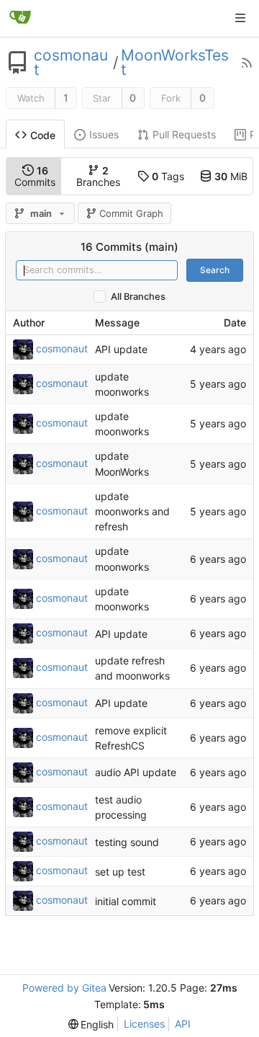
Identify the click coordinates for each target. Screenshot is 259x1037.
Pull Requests (184, 134)
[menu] (91, 1024)
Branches (98, 176)
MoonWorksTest (175, 62)
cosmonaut (71, 62)
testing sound (127, 842)
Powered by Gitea (64, 988)
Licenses (144, 1024)
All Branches (138, 296)
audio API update (135, 772)
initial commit (125, 901)
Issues (104, 134)
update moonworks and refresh (132, 511)
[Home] (20, 18)
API (183, 1024)
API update (121, 349)
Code (42, 135)
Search (215, 269)
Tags (168, 176)
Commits (34, 176)
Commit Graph (131, 213)
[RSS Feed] (246, 62)
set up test (120, 871)
